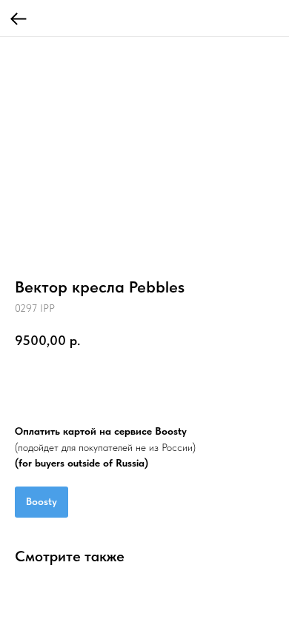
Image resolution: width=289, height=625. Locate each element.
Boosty (41, 501)
